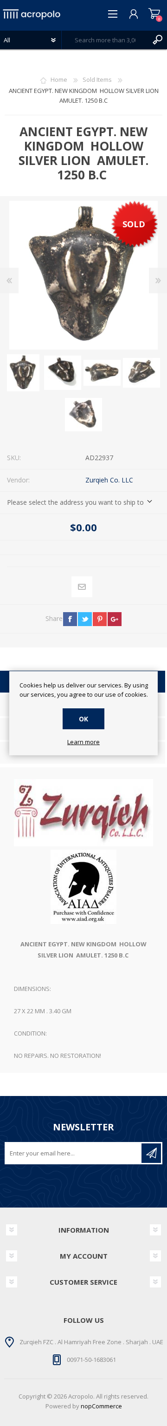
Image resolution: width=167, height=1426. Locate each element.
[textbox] (105, 40)
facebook (70, 619)
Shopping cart (154, 14)
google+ (115, 619)
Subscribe (151, 1153)
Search (157, 40)
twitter (85, 619)
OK (83, 718)
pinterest (100, 619)
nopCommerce (101, 1406)
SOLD (133, 224)
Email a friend (81, 587)
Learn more (83, 742)
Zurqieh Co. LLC (109, 479)
